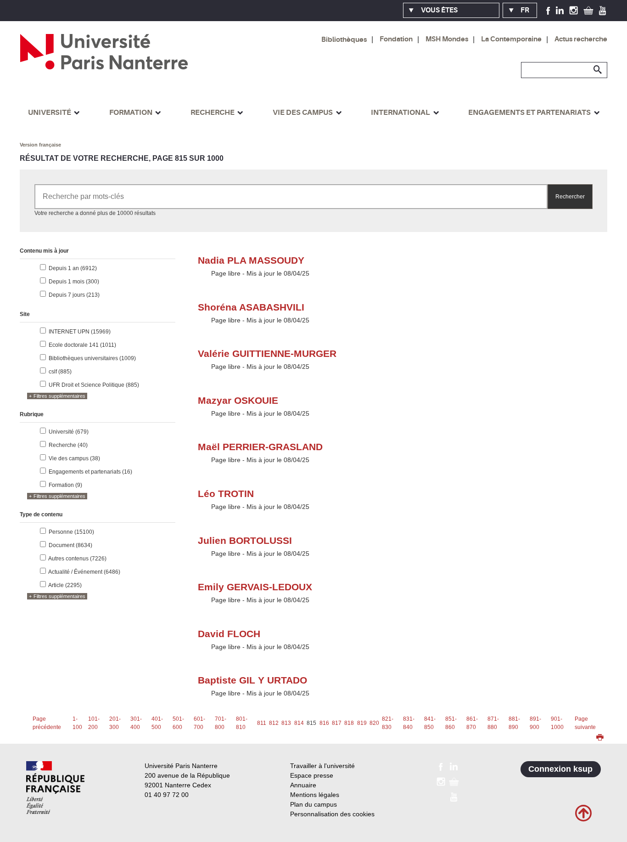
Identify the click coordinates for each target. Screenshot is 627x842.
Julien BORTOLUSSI (245, 540)
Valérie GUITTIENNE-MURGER (267, 353)
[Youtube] (602, 10)
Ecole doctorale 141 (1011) (82, 345)
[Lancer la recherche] (598, 69)
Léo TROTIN (226, 493)
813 (286, 723)
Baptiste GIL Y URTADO (252, 680)
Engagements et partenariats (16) (90, 472)
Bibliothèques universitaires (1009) (92, 358)
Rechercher (570, 196)
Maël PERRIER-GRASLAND (260, 446)
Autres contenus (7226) (77, 558)
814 (299, 723)
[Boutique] (588, 10)
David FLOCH (229, 633)
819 (362, 723)
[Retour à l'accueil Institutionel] (55, 787)
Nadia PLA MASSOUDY (251, 260)
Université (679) (69, 432)
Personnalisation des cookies (332, 814)
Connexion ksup (560, 769)
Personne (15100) (71, 532)
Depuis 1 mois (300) (74, 281)
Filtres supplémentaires (59, 396)
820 (374, 723)
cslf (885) (60, 371)
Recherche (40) (68, 445)
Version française (40, 144)
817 (336, 723)
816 (324, 723)
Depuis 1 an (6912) (73, 268)
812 (274, 723)
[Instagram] (573, 10)
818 (349, 723)
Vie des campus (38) (74, 458)
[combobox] (290, 196)
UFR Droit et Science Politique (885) (94, 385)
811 (261, 723)
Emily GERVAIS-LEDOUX (255, 587)
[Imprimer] (600, 738)
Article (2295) (65, 585)
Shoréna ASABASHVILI (251, 307)
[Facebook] (548, 10)
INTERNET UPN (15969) (80, 331)
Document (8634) (70, 545)
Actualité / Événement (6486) (84, 572)
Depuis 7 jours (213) (74, 295)
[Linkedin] (560, 10)
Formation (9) (65, 485)
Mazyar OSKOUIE (238, 400)
